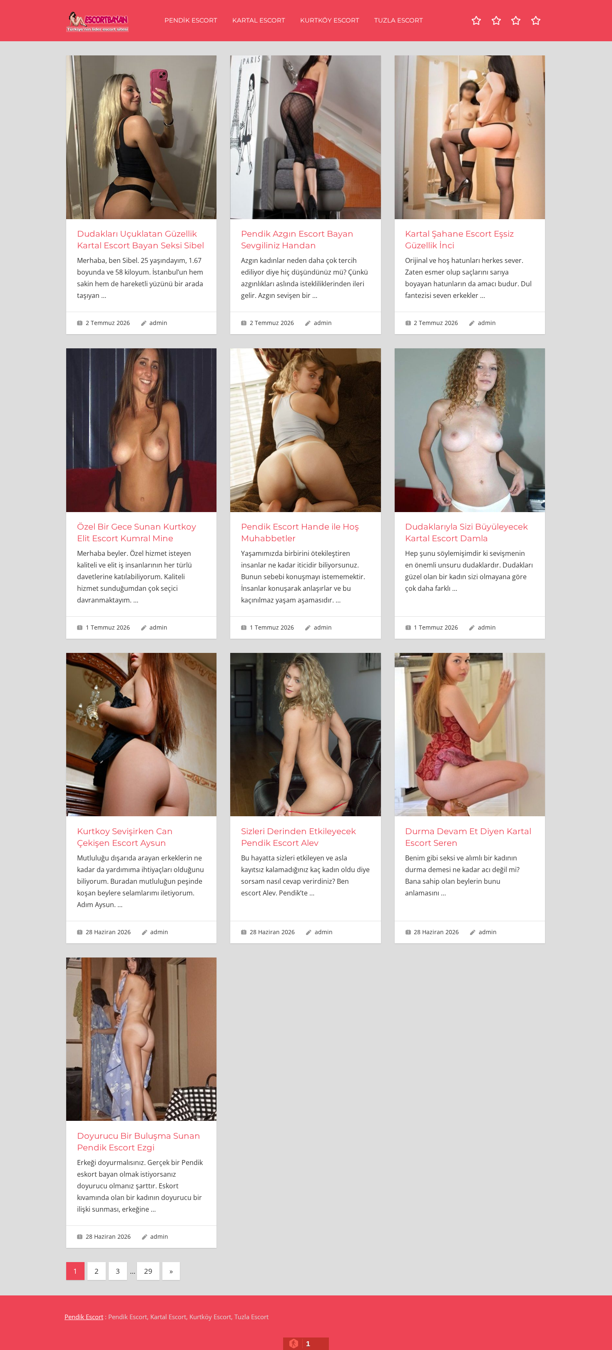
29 (148, 1271)
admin (158, 323)
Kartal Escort (258, 20)
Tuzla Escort (398, 20)
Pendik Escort (190, 20)
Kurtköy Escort (329, 20)
